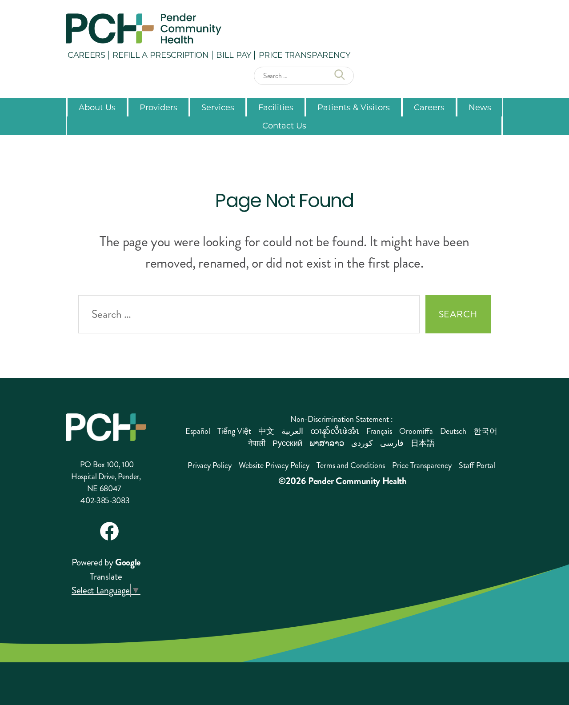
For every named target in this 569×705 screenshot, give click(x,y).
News (480, 107)
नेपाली (256, 443)
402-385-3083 (104, 500)
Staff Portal (477, 465)
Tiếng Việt (234, 431)
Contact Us (284, 125)
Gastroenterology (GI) (241, 350)
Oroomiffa (416, 431)
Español (197, 431)
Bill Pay (233, 54)
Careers (86, 54)
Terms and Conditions (351, 465)
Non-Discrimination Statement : (341, 419)
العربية (292, 431)
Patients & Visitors (353, 107)
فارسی (392, 443)
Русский (287, 443)
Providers (158, 107)
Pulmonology (362, 341)
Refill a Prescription (160, 54)
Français (379, 431)
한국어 (485, 431)
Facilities (275, 107)
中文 (266, 431)
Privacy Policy (210, 465)
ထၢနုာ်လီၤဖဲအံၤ (334, 431)
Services (217, 107)
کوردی (362, 443)
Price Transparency (304, 54)
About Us (97, 107)
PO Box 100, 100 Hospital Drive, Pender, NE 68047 (106, 476)
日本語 (423, 443)
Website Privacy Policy (274, 465)
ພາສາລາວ (326, 443)
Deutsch (453, 431)
